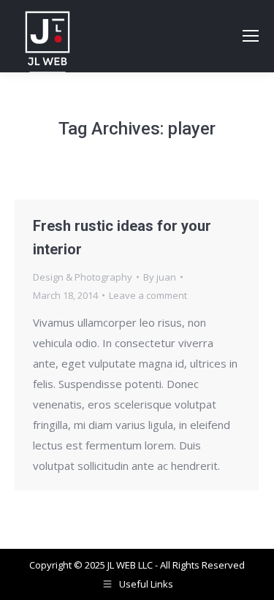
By (159, 277)
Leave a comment (148, 295)
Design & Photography (82, 277)
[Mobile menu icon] (250, 36)
